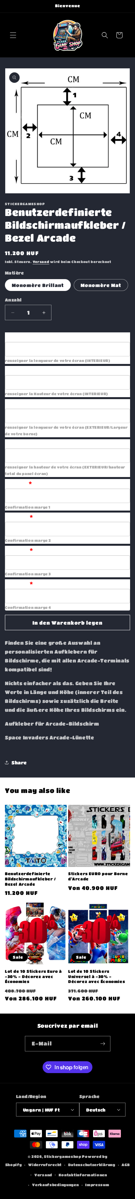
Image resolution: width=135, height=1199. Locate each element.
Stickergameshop (62, 1156)
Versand (41, 262)
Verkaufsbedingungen (55, 1185)
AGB (126, 1165)
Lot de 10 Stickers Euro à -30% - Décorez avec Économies (33, 976)
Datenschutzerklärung (91, 1165)
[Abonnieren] (103, 1043)
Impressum (97, 1185)
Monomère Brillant (38, 285)
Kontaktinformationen (83, 1175)
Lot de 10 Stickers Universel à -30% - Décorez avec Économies (96, 976)
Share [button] (19, 762)
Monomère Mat (101, 285)
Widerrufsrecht (45, 1165)
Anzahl (13, 299)
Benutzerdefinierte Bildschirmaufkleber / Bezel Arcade (30, 878)
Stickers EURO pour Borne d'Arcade (98, 876)
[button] (13, 35)
